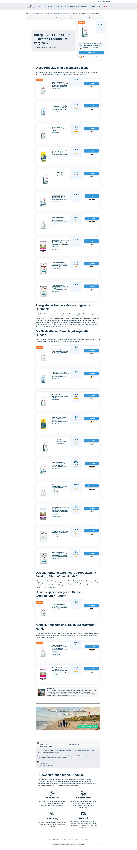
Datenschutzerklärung (69, 839)
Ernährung (41, 6)
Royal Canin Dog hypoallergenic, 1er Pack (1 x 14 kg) (60, 129)
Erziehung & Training (53, 6)
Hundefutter (47, 13)
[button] (109, 6)
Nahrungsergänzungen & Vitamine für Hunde (61, 13)
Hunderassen (84, 6)
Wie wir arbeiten (85, 839)
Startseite (28, 13)
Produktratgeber (96, 6)
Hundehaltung (73, 6)
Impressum (60, 839)
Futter (41, 13)
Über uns (78, 839)
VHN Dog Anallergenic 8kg (61, 173)
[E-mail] (38, 700)
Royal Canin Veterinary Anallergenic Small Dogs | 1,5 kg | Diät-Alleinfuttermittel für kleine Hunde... (91, 44)
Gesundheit (63, 6)
